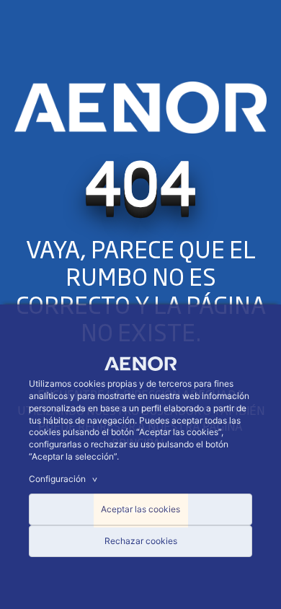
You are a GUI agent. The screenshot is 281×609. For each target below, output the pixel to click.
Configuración (65, 478)
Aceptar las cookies (140, 509)
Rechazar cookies (140, 540)
